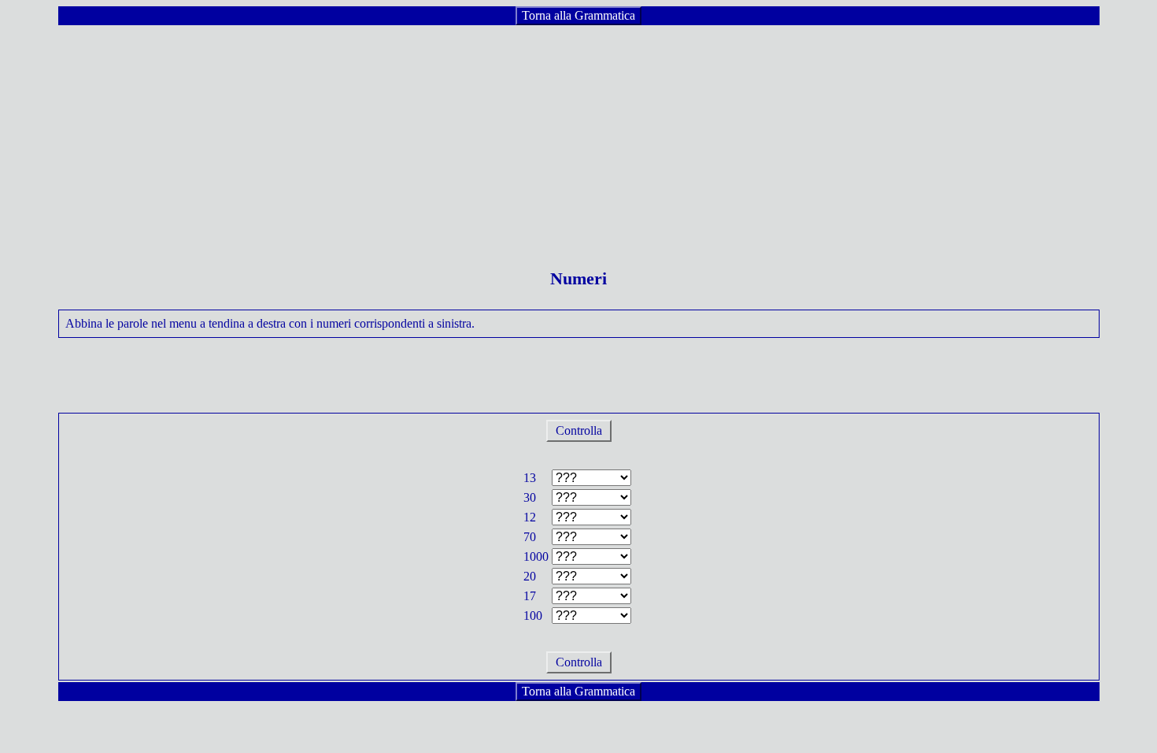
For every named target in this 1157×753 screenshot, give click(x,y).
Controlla (579, 430)
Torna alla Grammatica (578, 15)
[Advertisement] (578, 137)
